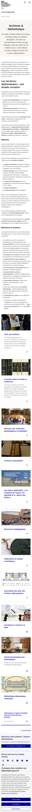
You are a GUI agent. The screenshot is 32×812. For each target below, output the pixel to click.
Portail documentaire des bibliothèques (14, 658)
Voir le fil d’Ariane (5, 16)
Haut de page (26, 730)
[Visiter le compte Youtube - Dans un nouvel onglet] (27, 760)
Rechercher (25, 2)
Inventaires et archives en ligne (14, 626)
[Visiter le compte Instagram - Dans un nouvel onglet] (17, 760)
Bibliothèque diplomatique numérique (15, 697)
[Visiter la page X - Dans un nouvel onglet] (3, 760)
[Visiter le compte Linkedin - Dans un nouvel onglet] (3, 765)
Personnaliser (16, 809)
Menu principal (29, 2)
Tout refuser (16, 804)
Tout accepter (16, 799)
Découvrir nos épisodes (16, 746)
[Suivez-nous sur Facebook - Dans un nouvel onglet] (8, 760)
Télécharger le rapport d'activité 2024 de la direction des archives (15, 715)
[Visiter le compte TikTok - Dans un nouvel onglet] (22, 760)
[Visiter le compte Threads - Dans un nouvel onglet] (12, 760)
